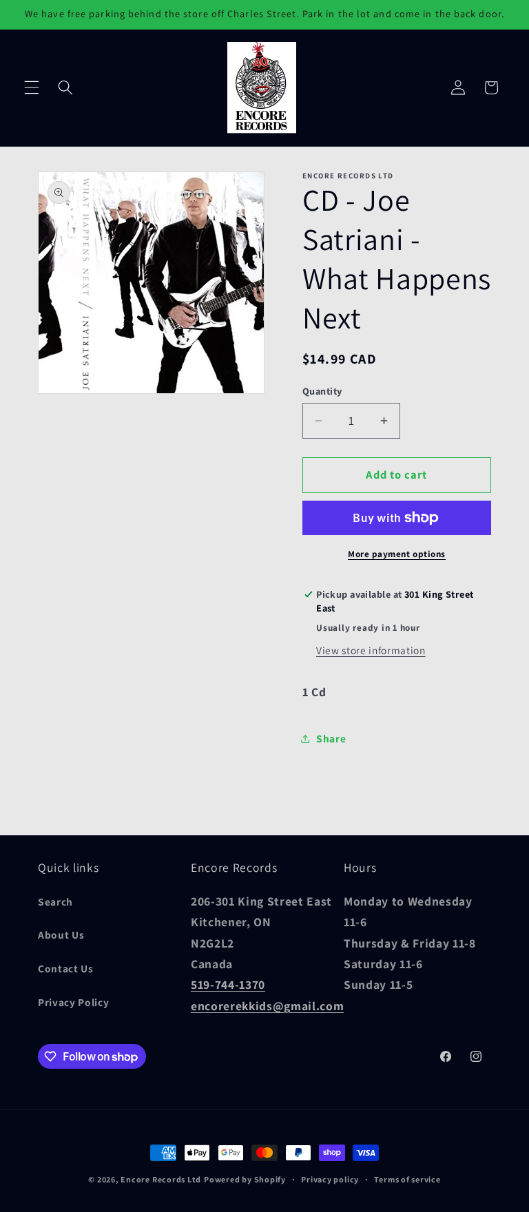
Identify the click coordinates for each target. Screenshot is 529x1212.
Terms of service (407, 1179)
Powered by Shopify (245, 1179)
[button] (31, 87)
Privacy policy (330, 1179)
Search (55, 901)
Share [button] (331, 738)
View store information (371, 650)
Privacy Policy (73, 1002)
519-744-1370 (228, 984)
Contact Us (66, 968)
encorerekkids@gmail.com (267, 1006)
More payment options (397, 554)
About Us (61, 934)
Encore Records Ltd (161, 1179)
